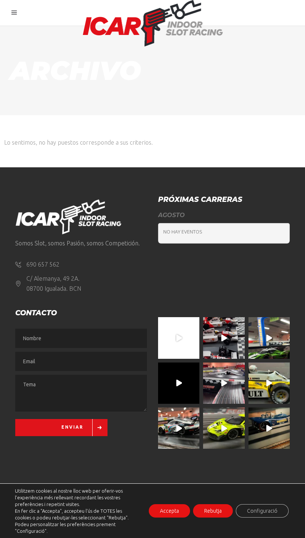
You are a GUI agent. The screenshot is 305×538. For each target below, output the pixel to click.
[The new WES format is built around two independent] (178, 383)
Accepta (169, 511)
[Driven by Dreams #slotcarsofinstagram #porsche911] (178, 428)
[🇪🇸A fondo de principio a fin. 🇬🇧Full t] (178, 337)
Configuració (262, 511)
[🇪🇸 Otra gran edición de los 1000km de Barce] (269, 428)
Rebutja (213, 511)
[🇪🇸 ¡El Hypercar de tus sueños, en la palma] (269, 337)
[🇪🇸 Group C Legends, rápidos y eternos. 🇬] (223, 383)
